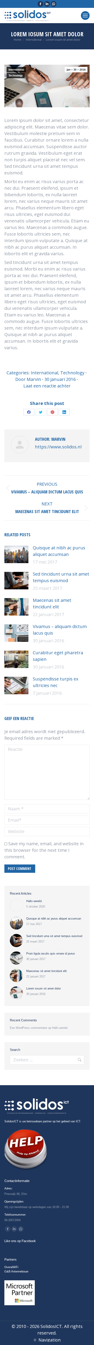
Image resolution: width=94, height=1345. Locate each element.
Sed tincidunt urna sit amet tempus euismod (61, 577)
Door (28, 379)
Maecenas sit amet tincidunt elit (52, 603)
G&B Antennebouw (16, 1271)
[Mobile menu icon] (85, 15)
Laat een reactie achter (47, 386)
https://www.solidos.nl (58, 447)
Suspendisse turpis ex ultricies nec (55, 682)
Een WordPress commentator (28, 1027)
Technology (16, 75)
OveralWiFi (11, 1267)
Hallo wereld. (34, 901)
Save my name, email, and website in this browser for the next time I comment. (44, 850)
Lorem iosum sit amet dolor (43, 988)
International (16, 69)
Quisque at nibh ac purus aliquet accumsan (59, 551)
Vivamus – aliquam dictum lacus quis (60, 629)
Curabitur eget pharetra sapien (58, 656)
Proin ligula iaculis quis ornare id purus (50, 953)
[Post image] (16, 554)
